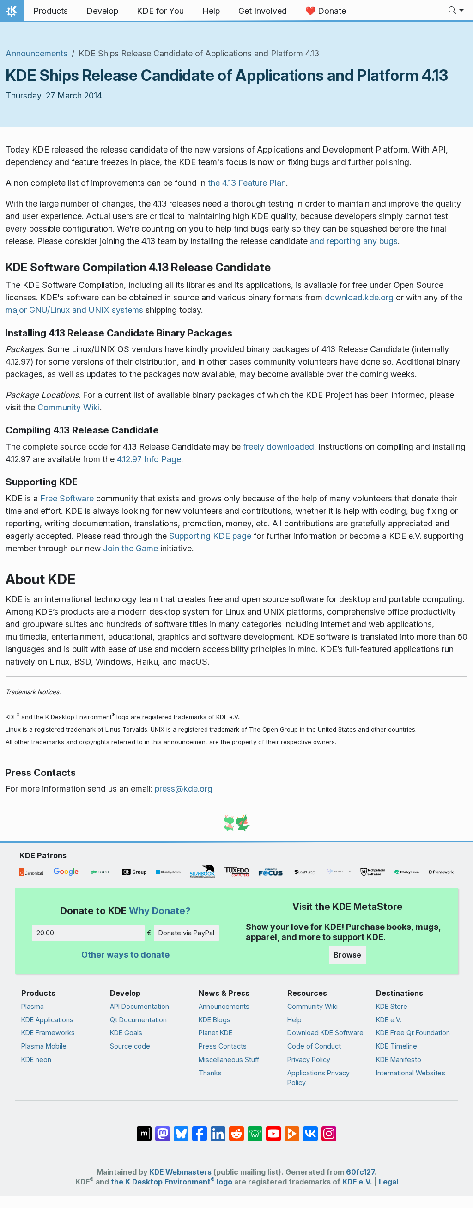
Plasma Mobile (44, 1046)
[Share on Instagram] (328, 1129)
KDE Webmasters (180, 1172)
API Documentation (139, 1006)
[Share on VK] (310, 1129)
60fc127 (360, 1172)
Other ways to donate (125, 954)
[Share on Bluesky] (181, 1129)
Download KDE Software (325, 1033)
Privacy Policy (308, 1059)
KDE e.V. (388, 1020)
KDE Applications (47, 1020)
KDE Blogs (214, 1020)
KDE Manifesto (398, 1059)
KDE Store (391, 1006)
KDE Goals (126, 1033)
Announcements (36, 53)
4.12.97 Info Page (149, 459)
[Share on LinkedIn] (218, 1129)
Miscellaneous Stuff (229, 1059)
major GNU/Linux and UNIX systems (74, 310)
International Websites (410, 1073)
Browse (347, 954)
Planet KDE (215, 1033)
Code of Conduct (314, 1046)
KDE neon (36, 1059)
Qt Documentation (138, 1020)
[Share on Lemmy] (255, 1129)
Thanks (210, 1073)
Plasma (32, 1006)
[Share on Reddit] (236, 1129)
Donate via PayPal (186, 933)
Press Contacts (223, 1046)
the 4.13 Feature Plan (247, 183)
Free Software (67, 498)
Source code (130, 1046)
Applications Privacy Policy (318, 1078)
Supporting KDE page (210, 536)
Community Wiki (68, 407)
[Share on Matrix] (144, 1129)
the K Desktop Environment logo (171, 1181)
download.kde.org (359, 297)
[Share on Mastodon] (162, 1129)
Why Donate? (160, 910)
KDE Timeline (396, 1046)
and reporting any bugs (354, 241)
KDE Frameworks (48, 1033)
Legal (388, 1181)
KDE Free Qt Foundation (413, 1033)
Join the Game (130, 548)
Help (294, 1020)
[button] (456, 11)
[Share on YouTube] (273, 1129)
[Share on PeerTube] (292, 1129)
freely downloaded (278, 446)
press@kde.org (183, 788)
